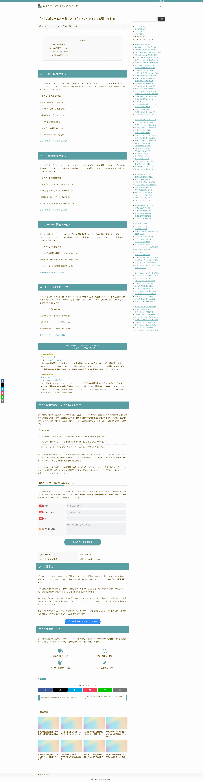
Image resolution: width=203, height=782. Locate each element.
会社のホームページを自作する (145, 296)
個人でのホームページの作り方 (145, 294)
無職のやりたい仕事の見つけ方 (145, 65)
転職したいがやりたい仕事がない (146, 62)
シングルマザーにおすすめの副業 (146, 135)
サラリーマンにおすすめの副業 (145, 125)
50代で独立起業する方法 (143, 200)
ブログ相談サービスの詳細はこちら (53, 141)
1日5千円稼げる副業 (142, 159)
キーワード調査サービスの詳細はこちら (55, 272)
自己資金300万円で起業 (143, 216)
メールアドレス (48, 512)
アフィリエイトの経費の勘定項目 (146, 330)
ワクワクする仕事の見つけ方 (145, 68)
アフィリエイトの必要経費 (144, 327)
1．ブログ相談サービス (58, 44)
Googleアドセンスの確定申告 (145, 314)
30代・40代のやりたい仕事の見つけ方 (148, 52)
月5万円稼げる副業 (141, 153)
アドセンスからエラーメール (145, 288)
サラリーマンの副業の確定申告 (145, 307)
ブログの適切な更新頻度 (143, 239)
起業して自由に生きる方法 (144, 169)
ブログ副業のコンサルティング (145, 120)
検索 (161, 19)
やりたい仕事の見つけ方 (143, 44)
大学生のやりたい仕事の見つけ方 (146, 57)
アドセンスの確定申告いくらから (146, 317)
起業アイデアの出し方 (142, 179)
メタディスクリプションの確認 (145, 262)
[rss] (160, 1)
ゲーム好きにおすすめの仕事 (145, 86)
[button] (45, 690)
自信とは (138, 101)
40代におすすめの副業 (142, 151)
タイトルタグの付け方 (142, 255)
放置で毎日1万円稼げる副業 (144, 161)
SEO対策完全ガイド (142, 223)
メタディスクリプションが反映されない (148, 265)
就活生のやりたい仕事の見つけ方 (146, 60)
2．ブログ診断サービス (58, 48)
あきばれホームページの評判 (145, 301)
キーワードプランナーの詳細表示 (146, 247)
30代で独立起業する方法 (143, 195)
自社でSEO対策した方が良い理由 (146, 231)
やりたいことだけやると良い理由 (146, 94)
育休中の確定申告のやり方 (144, 309)
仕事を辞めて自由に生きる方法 (145, 96)
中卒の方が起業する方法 (143, 187)
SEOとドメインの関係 (142, 242)
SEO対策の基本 (140, 234)
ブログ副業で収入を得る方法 (145, 114)
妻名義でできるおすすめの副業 (145, 127)
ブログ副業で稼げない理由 (144, 122)
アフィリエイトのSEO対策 (144, 283)
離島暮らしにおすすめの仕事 (145, 112)
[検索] (163, 1)
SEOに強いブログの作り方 (144, 237)
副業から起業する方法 (142, 174)
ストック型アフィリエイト (144, 278)
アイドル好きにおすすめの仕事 (145, 91)
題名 (44, 518)
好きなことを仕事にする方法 (145, 78)
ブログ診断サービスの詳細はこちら (53, 210)
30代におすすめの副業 (142, 148)
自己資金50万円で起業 (142, 208)
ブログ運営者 (139, 34)
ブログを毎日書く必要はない (145, 286)
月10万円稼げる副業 (142, 156)
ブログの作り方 (140, 29)
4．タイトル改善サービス (59, 55)
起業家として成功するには (144, 177)
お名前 (45, 506)
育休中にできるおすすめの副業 (145, 140)
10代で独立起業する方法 (143, 190)
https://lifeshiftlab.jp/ (54, 360)
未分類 (43, 679)
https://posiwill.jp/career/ (55, 380)
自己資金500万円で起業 (143, 218)
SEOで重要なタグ (141, 252)
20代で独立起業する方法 (143, 192)
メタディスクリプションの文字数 (146, 260)
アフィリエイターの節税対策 (145, 322)
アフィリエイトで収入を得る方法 (146, 273)
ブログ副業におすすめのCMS (145, 299)
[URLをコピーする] (120, 690)
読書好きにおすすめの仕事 (144, 83)
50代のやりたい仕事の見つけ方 (146, 55)
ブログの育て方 (140, 31)
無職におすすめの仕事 (142, 107)
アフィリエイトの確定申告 (144, 312)
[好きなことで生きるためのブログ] (59, 6)
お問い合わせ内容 (49, 529)
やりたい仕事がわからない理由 (145, 76)
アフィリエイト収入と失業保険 (145, 325)
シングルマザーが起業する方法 (145, 185)
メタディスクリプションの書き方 (146, 257)
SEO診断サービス (141, 226)
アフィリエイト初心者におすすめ (146, 275)
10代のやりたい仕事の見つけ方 (146, 47)
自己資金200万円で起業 (143, 213)
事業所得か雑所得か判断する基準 (146, 320)
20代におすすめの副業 (142, 146)
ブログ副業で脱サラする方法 (145, 182)
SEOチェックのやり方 (142, 249)
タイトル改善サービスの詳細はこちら (54, 335)
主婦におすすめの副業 (142, 133)
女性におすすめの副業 (142, 130)
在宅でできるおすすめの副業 (145, 138)
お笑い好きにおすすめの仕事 (145, 88)
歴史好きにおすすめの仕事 (144, 81)
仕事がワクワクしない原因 (144, 70)
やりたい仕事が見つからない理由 (146, 73)
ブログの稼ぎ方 (140, 26)
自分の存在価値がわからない (145, 99)
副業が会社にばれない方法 (144, 166)
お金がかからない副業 (142, 164)
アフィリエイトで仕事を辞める (145, 291)
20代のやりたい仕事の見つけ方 (146, 50)
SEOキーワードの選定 (142, 244)
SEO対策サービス (141, 229)
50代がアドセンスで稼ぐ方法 (145, 281)
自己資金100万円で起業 (143, 211)
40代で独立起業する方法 (143, 198)
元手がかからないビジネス (144, 205)
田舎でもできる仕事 (142, 109)
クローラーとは (140, 268)
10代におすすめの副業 (142, 143)
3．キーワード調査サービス (59, 52)
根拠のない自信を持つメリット (145, 104)
